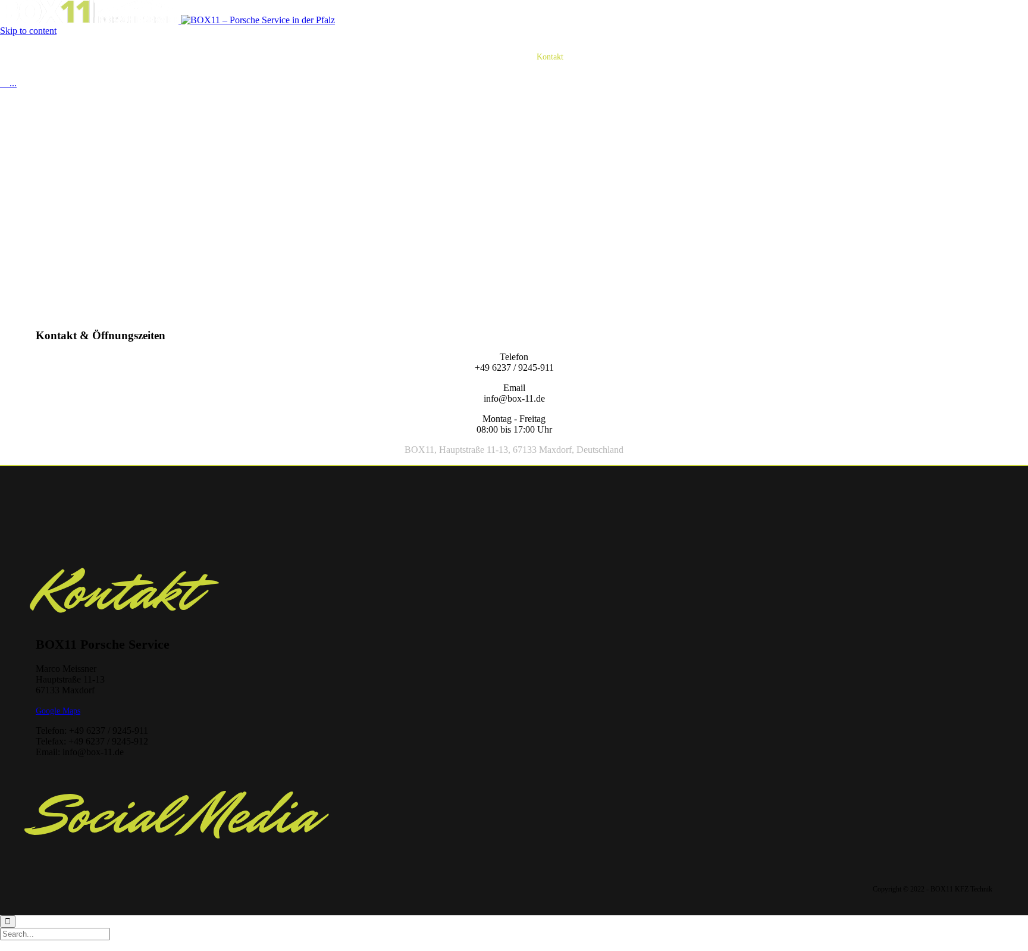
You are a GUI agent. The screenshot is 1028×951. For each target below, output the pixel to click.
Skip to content (28, 31)
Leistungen (412, 56)
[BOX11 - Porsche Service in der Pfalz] (167, 20)
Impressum (650, 56)
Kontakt (550, 56)
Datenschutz (598, 56)
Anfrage (508, 56)
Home (369, 56)
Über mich (463, 56)
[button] (58, 710)
